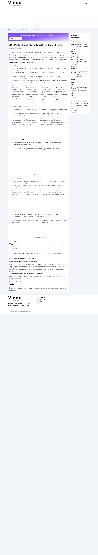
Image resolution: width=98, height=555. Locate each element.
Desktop (16, 30)
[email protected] (24, 305)
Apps (86, 3)
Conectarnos (39, 301)
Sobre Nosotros (40, 299)
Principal (10, 30)
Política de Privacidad (25, 311)
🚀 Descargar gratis (15, 38)
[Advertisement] (49, 17)
